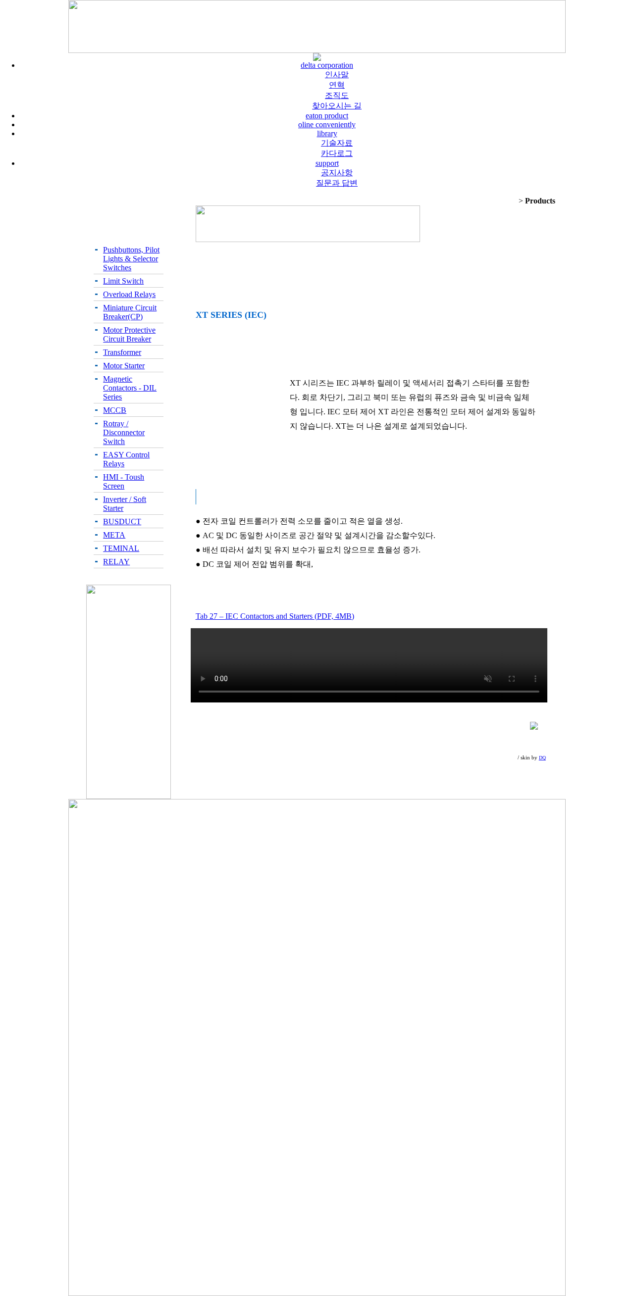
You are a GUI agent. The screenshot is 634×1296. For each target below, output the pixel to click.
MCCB (114, 410)
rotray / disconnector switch (124, 432)
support (327, 163)
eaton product (327, 115)
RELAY (116, 561)
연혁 (337, 85)
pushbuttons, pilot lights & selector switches (131, 259)
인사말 (337, 74)
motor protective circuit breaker (129, 334)
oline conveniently (327, 124)
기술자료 (337, 143)
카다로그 (337, 153)
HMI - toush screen (123, 481)
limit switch (123, 281)
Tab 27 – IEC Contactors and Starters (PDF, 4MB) (275, 616)
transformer (122, 352)
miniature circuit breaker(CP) (130, 312)
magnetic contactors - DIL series (130, 388)
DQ (542, 757)
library (327, 133)
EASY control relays (126, 459)
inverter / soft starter (124, 503)
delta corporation (327, 65)
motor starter (124, 365)
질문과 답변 (337, 183)
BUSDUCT (122, 521)
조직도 (337, 95)
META (114, 535)
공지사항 (337, 172)
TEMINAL (121, 548)
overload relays (129, 294)
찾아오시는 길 (337, 105)
